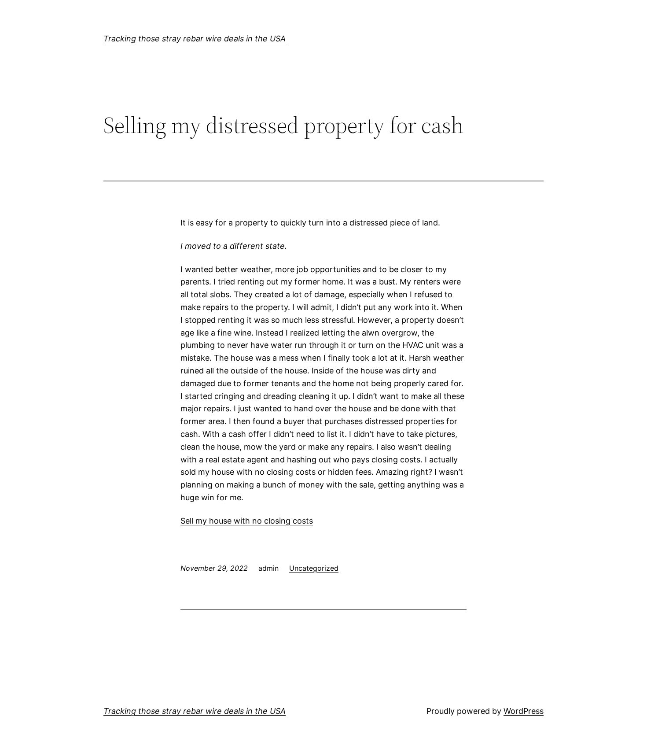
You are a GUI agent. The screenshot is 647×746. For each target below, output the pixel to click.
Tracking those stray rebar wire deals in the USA (194, 38)
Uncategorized (313, 568)
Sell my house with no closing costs (246, 520)
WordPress (524, 711)
